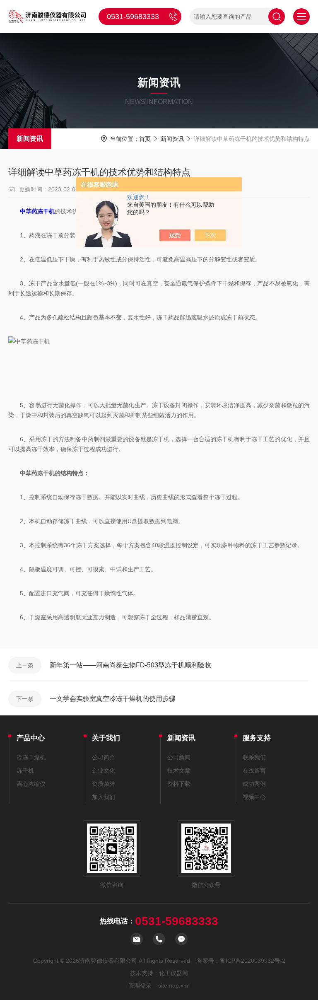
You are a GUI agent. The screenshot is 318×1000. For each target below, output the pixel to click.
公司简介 (103, 757)
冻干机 (25, 770)
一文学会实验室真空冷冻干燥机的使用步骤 (113, 698)
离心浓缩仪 (31, 783)
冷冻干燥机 (31, 757)
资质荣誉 (103, 783)
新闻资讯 (30, 138)
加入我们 (103, 797)
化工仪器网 (173, 973)
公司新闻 (178, 757)
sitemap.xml (174, 985)
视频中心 (254, 797)
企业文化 (103, 770)
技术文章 (178, 770)
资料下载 (178, 783)
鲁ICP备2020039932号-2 (252, 960)
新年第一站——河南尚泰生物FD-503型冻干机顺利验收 (130, 665)
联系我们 (254, 757)
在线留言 (254, 770)
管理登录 (140, 985)
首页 (145, 138)
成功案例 (254, 783)
